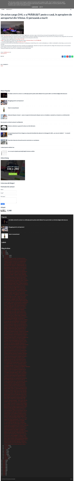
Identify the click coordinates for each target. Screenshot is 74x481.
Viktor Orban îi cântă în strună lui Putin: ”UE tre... (15, 349)
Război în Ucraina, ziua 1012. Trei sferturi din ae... (15, 258)
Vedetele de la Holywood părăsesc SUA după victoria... (16, 344)
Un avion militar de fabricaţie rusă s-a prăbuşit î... (15, 422)
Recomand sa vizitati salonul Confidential (12, 122)
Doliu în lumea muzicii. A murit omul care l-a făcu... (15, 444)
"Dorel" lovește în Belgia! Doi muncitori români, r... (15, 409)
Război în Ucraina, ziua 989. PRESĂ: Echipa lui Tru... (15, 407)
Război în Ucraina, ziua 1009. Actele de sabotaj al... (15, 273)
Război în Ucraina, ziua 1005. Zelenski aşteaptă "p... (15, 305)
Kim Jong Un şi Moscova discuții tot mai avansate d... (15, 259)
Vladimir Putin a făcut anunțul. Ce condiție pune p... (15, 401)
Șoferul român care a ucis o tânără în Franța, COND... (15, 404)
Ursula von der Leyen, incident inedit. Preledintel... (15, 315)
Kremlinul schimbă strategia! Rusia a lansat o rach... (15, 313)
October (6, 445)
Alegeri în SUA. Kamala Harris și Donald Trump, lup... (15, 433)
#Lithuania (28, 40)
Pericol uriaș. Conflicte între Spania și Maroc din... (15, 398)
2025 (4, 252)
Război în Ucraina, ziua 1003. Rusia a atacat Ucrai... (15, 312)
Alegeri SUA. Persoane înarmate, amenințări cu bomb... (16, 431)
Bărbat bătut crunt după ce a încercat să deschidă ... (16, 406)
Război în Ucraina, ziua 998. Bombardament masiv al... (15, 341)
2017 (4, 469)
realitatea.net (6, 52)
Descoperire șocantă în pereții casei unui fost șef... (15, 354)
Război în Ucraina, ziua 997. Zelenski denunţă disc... (15, 347)
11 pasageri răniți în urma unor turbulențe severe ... (15, 363)
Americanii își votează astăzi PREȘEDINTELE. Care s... (16, 439)
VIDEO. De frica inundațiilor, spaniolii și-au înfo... (14, 357)
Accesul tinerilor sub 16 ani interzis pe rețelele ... (15, 270)
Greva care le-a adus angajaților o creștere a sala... (15, 435)
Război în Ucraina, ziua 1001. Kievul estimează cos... (15, 327)
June (5, 451)
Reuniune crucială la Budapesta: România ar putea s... (16, 316)
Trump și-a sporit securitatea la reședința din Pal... (15, 369)
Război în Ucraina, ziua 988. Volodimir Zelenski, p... (15, 416)
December (6, 255)
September (7, 447)
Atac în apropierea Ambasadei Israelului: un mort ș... (15, 281)
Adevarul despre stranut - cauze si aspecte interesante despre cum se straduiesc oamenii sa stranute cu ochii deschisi (39, 115)
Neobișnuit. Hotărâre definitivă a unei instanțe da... (15, 390)
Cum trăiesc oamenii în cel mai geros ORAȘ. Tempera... (16, 280)
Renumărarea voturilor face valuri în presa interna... (15, 267)
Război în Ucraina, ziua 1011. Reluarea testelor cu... (15, 264)
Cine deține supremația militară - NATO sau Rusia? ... (15, 372)
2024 (4, 254)
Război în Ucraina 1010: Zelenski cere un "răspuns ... (15, 268)
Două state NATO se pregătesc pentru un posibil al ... (16, 319)
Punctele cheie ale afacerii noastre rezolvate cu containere (23, 140)
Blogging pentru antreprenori (16, 100)
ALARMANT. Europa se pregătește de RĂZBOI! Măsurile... (17, 366)
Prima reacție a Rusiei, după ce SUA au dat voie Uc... (15, 335)
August (6, 448)
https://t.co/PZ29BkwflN (36, 40)
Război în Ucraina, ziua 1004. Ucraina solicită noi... (15, 311)
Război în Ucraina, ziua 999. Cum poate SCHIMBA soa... (16, 337)
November (6, 257)
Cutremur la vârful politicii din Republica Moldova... (15, 375)
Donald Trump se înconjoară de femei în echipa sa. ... (15, 346)
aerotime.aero (7, 35)
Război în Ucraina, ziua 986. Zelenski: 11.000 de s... (15, 441)
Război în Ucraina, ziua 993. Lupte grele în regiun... (15, 371)
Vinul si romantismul (13, 108)
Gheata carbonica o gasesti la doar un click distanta (21, 126)
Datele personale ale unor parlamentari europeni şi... (15, 378)
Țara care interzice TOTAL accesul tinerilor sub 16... (15, 410)
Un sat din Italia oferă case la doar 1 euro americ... (15, 306)
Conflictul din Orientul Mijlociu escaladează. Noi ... (15, 289)
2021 (4, 463)
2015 (4, 471)
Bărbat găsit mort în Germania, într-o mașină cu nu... (15, 395)
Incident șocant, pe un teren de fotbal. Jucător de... (15, 442)
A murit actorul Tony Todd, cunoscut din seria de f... (15, 391)
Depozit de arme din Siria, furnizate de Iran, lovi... (15, 286)
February (6, 457)
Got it (41, 7)
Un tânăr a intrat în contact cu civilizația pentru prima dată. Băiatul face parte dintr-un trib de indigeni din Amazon (37, 93)
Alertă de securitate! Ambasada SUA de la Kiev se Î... (16, 325)
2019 (4, 466)
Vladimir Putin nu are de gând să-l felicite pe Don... (15, 413)
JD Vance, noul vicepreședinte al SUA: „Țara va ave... (15, 417)
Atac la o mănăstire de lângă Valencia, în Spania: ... (15, 384)
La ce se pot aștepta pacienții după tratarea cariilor (21, 151)
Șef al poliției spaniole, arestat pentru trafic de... (14, 379)
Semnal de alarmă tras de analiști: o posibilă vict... (15, 429)
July (5, 450)
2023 (4, 460)
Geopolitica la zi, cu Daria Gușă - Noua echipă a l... (15, 338)
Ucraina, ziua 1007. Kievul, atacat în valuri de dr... (14, 293)
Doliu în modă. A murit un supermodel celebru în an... (15, 388)
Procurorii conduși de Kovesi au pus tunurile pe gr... (15, 350)
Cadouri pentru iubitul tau (7, 147)
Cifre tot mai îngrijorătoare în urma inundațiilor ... (14, 420)
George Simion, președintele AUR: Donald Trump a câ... (16, 425)
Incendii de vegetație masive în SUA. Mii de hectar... (15, 365)
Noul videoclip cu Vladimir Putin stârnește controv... (15, 299)
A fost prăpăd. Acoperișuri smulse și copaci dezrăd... (15, 403)
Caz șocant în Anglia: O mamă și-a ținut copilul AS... (15, 274)
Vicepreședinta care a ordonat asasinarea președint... (16, 275)
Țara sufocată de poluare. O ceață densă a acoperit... (16, 290)
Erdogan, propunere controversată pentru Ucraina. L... (16, 334)
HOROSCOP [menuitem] (9, 9)
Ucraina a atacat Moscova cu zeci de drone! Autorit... (16, 381)
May (5, 452)
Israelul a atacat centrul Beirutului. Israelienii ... (14, 309)
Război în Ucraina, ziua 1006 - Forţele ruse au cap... (15, 296)
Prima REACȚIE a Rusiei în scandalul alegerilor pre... (15, 265)
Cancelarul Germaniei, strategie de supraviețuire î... (15, 373)
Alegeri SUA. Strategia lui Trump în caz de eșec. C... (15, 426)
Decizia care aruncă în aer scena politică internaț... (15, 359)
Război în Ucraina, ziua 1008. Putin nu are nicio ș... (15, 287)
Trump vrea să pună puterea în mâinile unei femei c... (15, 356)
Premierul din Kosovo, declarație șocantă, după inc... (15, 333)
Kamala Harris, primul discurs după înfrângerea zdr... (15, 414)
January (6, 458)
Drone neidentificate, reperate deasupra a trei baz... (15, 303)
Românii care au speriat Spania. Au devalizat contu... (15, 436)
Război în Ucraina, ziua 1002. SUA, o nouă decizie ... (15, 322)
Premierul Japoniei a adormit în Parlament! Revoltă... (15, 353)
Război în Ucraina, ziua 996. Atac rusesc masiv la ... (15, 352)
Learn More (35, 7)
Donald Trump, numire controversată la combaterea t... (16, 302)
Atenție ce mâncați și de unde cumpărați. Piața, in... (15, 328)
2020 (4, 464)
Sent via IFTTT (4, 53)
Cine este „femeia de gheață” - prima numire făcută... (16, 400)
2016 (4, 470)
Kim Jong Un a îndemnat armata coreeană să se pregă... (16, 331)
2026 (4, 251)
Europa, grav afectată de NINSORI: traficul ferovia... (15, 321)
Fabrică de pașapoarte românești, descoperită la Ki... (15, 271)
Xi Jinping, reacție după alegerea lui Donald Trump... (15, 340)
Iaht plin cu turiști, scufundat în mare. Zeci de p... (15, 292)
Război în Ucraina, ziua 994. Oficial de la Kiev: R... (14, 368)
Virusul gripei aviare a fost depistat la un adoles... (15, 382)
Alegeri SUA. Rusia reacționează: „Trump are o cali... (15, 419)
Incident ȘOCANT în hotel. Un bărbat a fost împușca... (16, 284)
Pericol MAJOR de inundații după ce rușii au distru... (15, 362)
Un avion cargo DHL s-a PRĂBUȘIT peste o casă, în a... (16, 294)
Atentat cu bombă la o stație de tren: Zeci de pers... (15, 392)
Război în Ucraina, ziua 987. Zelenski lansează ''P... (15, 432)
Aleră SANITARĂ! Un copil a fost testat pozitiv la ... (15, 308)
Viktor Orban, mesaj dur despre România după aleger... (16, 438)
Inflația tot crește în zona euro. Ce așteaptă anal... (15, 261)
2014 (4, 473)
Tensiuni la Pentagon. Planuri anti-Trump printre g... (15, 387)
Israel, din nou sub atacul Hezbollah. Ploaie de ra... (15, 343)
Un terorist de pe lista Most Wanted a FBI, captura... (15, 278)
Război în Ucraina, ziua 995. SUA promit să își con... (15, 360)
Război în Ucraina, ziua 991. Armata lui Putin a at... (15, 385)
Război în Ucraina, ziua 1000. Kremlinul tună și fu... (15, 330)
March (5, 455)
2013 (4, 474)
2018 (4, 467)
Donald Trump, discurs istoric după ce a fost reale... (15, 423)
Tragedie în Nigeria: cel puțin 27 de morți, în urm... (15, 262)
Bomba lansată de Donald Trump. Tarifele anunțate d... (16, 283)
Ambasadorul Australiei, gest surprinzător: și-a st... (15, 411)
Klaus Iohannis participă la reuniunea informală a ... (15, 397)
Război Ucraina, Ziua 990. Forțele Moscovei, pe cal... (15, 394)
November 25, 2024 (20, 39)
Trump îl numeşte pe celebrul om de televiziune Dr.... (15, 324)
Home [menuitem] (2, 9)
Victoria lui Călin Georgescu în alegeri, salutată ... (15, 297)
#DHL (3, 40)
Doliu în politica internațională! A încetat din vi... (14, 318)
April (5, 454)
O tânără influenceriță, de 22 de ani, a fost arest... (15, 277)
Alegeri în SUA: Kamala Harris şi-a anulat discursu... (15, 428)
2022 (4, 461)
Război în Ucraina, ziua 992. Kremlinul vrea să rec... (15, 376)
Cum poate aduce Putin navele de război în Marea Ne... (16, 300)
